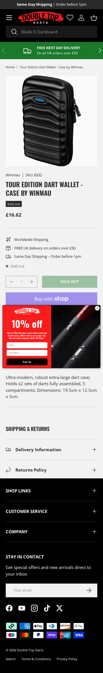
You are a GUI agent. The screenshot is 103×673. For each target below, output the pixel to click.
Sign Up (27, 361)
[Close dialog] (97, 308)
